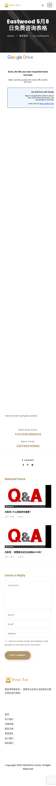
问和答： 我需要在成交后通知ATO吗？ (24, 552)
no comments (41, 35)
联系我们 (9, 743)
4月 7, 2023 (9, 516)
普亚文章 (9, 728)
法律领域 (9, 724)
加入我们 (9, 738)
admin (10, 35)
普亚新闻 (23, 35)
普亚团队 (9, 733)
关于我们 (9, 719)
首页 (7, 714)
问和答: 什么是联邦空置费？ (18, 512)
